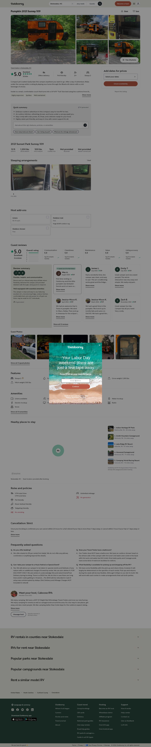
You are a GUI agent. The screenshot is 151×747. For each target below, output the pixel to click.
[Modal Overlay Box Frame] (75, 373)
